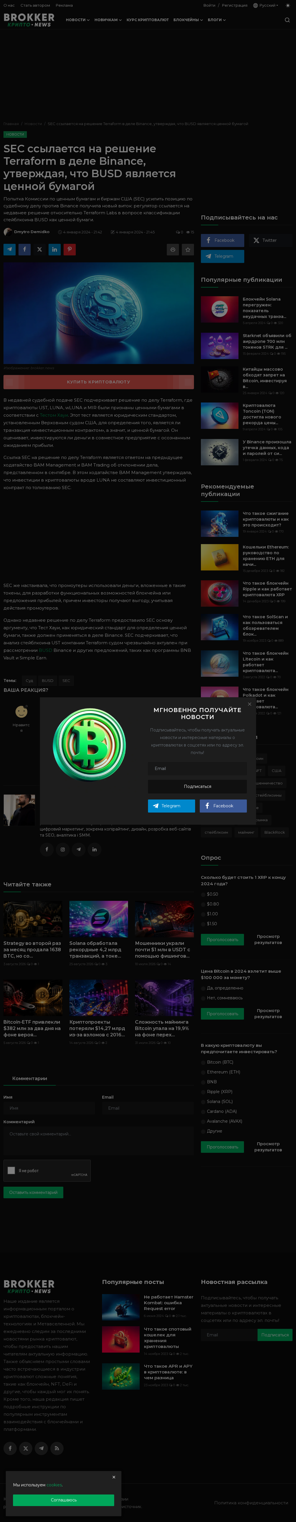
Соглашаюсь (64, 1500)
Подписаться (197, 786)
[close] (114, 1477)
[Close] (249, 704)
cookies (54, 1485)
